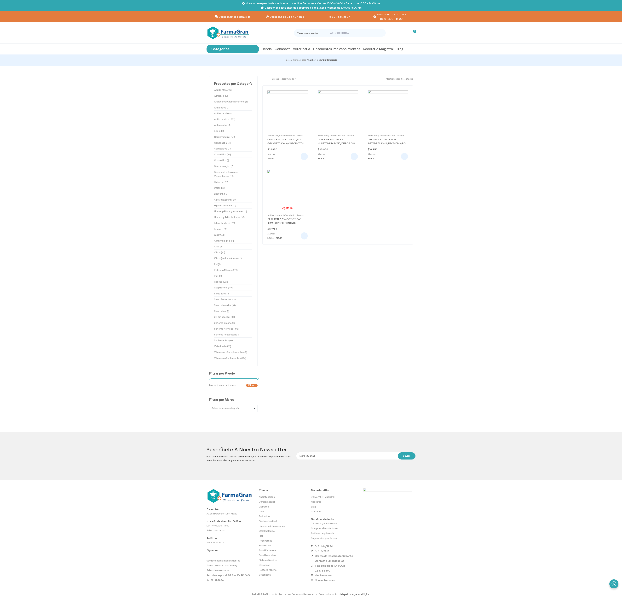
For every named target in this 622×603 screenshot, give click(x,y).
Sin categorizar (222, 317)
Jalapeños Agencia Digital (354, 594)
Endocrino (219, 193)
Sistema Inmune (223, 323)
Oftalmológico (222, 240)
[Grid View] (263, 79)
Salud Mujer (220, 311)
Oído (303, 60)
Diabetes (219, 182)
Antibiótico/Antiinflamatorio (281, 135)
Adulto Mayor (221, 90)
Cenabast (219, 142)
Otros (217, 252)
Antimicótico (221, 125)
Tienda (296, 60)
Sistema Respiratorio (225, 334)
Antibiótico (220, 107)
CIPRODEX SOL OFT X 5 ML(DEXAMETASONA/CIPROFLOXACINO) (338, 143)
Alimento (219, 95)
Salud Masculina (222, 305)
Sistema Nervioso (223, 328)
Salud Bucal (220, 293)
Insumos (218, 229)
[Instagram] (210, 555)
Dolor (217, 187)
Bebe (217, 131)
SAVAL (270, 158)
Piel (216, 276)
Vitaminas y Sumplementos (229, 352)
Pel (216, 264)
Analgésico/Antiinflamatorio (229, 101)
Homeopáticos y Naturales (228, 211)
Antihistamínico (222, 113)
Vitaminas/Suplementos (227, 358)
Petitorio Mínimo (223, 270)
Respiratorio (221, 287)
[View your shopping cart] (412, 33)
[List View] (267, 79)
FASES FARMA (274, 238)
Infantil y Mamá (222, 223)
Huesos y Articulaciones (227, 217)
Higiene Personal (223, 205)
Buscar (380, 33)
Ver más (304, 156)
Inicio (288, 60)
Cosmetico (220, 160)
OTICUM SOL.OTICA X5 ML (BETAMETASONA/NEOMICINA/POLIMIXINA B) (387, 143)
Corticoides (220, 148)
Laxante (218, 234)
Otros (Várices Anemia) (226, 258)
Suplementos (221, 340)
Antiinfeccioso (222, 119)
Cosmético (220, 154)
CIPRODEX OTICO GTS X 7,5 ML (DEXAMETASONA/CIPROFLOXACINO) (286, 143)
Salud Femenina (222, 299)
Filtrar (251, 385)
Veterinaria (220, 346)
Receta (300, 135)
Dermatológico (222, 166)
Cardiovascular (222, 137)
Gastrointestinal (223, 199)
